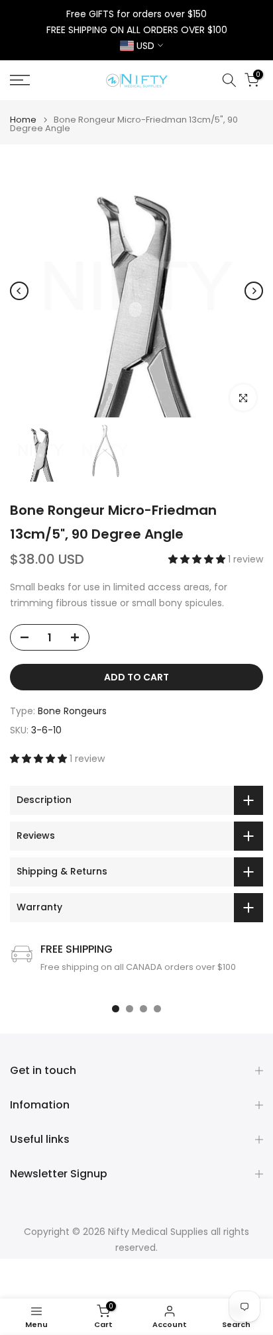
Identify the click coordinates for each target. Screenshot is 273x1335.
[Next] (254, 291)
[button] (198, 559)
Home (23, 119)
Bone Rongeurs (72, 711)
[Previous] (19, 291)
